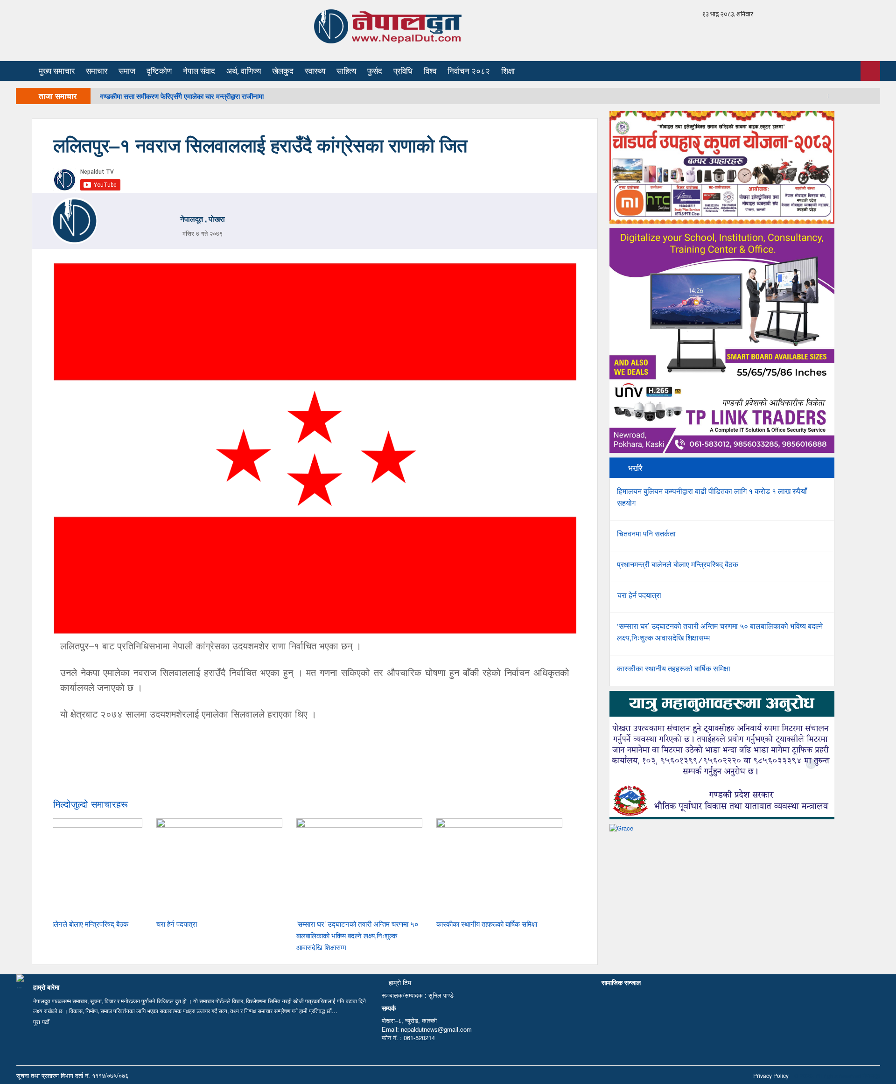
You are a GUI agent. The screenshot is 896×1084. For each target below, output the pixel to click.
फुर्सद (374, 71)
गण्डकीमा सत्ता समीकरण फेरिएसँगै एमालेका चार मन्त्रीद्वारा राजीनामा (182, 96)
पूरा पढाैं (41, 1021)
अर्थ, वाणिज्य (243, 71)
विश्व (430, 71)
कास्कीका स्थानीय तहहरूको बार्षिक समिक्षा (486, 924)
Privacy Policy (771, 1075)
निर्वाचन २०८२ (469, 71)
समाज (127, 71)
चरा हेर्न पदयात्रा (176, 924)
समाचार (96, 71)
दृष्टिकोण (159, 71)
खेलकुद (283, 71)
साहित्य (346, 71)
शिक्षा (508, 71)
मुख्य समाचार (57, 71)
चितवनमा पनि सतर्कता (646, 533)
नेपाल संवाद (199, 71)
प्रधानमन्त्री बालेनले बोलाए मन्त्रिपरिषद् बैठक (72, 924)
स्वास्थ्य (315, 71)
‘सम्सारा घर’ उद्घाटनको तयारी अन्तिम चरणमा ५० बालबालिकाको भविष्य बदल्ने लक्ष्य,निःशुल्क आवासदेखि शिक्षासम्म (357, 935)
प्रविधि (403, 71)
